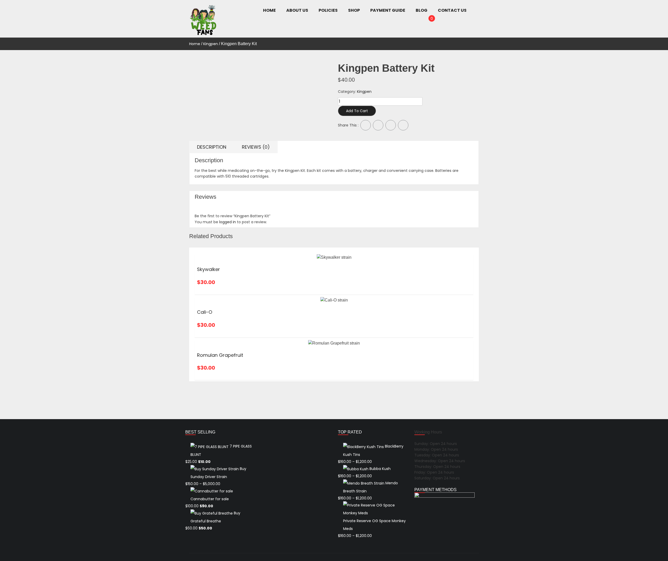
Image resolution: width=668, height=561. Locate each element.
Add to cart (357, 110)
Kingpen (210, 43)
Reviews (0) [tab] (256, 147)
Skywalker (208, 269)
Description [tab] (211, 147)
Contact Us (452, 10)
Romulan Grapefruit (220, 355)
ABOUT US (297, 10)
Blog (421, 10)
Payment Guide (387, 10)
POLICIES (328, 10)
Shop (354, 10)
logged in (227, 222)
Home (194, 43)
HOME (269, 10)
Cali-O (205, 312)
